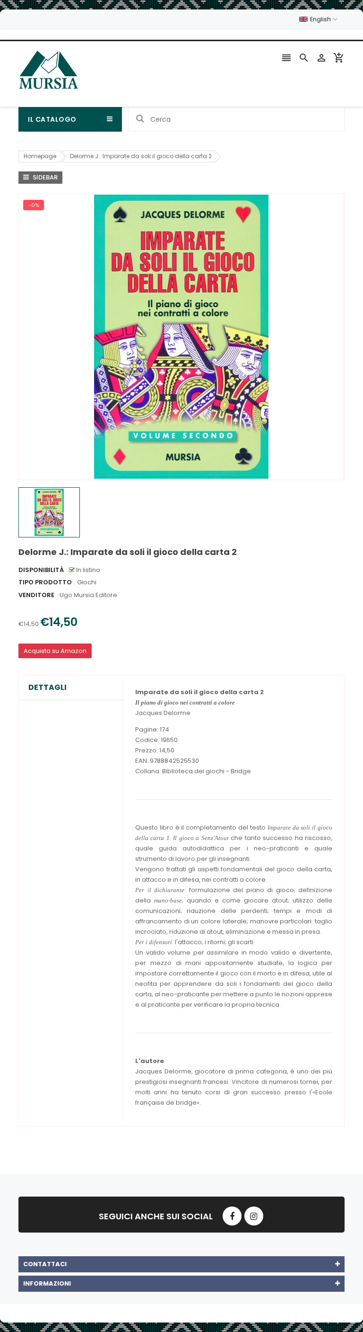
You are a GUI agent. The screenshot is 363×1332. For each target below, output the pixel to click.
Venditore (36, 594)
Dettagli (47, 687)
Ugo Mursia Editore (88, 594)
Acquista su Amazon (55, 650)
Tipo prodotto (45, 582)
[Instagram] (253, 1216)
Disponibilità (41, 569)
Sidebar (44, 177)
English (321, 19)
